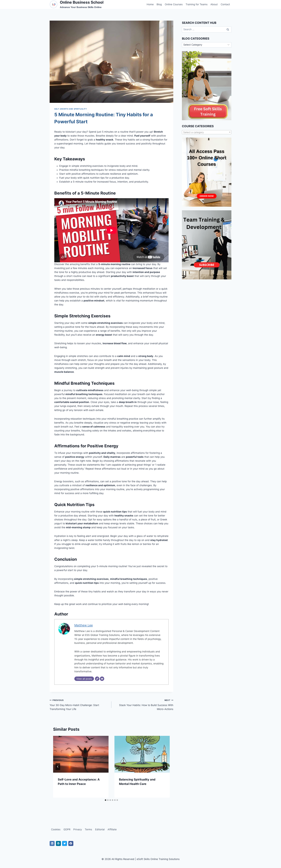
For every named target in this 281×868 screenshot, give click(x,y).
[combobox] (206, 132)
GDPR (67, 829)
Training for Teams (197, 4)
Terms (88, 829)
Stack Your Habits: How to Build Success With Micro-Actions (146, 705)
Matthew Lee (83, 625)
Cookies (55, 829)
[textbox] (206, 132)
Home (150, 4)
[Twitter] (64, 843)
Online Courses (174, 4)
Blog (159, 4)
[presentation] (80, 754)
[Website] (97, 679)
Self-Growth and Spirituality (70, 109)
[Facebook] (70, 843)
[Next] (165, 766)
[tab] (105, 800)
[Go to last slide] (57, 766)
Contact (225, 4)
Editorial (100, 829)
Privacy (77, 829)
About (214, 4)
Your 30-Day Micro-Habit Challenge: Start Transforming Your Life (74, 705)
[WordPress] (58, 843)
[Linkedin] (52, 843)
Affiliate (112, 829)
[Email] (102, 679)
